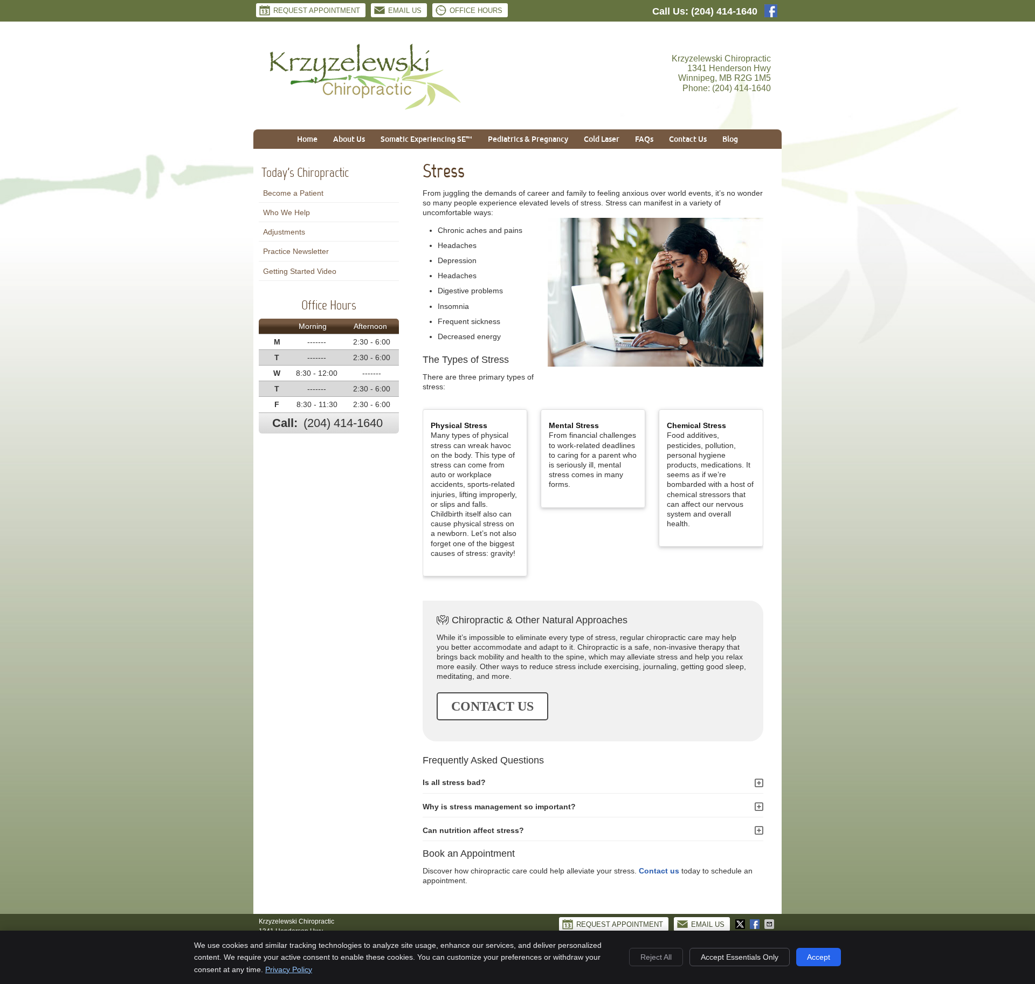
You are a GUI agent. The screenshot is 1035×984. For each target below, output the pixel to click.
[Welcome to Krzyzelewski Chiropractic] (365, 108)
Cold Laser (601, 139)
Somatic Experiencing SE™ (426, 139)
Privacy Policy (288, 969)
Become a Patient (293, 193)
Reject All (656, 957)
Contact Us (688, 139)
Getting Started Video (299, 271)
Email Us (405, 10)
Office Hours (476, 10)
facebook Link (770, 10)
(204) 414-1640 (724, 11)
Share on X (741, 924)
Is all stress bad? (454, 782)
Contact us (659, 870)
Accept (818, 957)
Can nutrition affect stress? (473, 830)
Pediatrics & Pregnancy (528, 139)
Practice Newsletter (296, 251)
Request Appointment (316, 10)
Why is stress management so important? (499, 806)
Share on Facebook (756, 924)
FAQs (644, 139)
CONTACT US (492, 706)
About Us (349, 139)
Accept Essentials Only (739, 957)
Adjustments (284, 232)
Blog (730, 139)
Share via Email (770, 924)
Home (307, 139)
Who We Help (286, 212)
